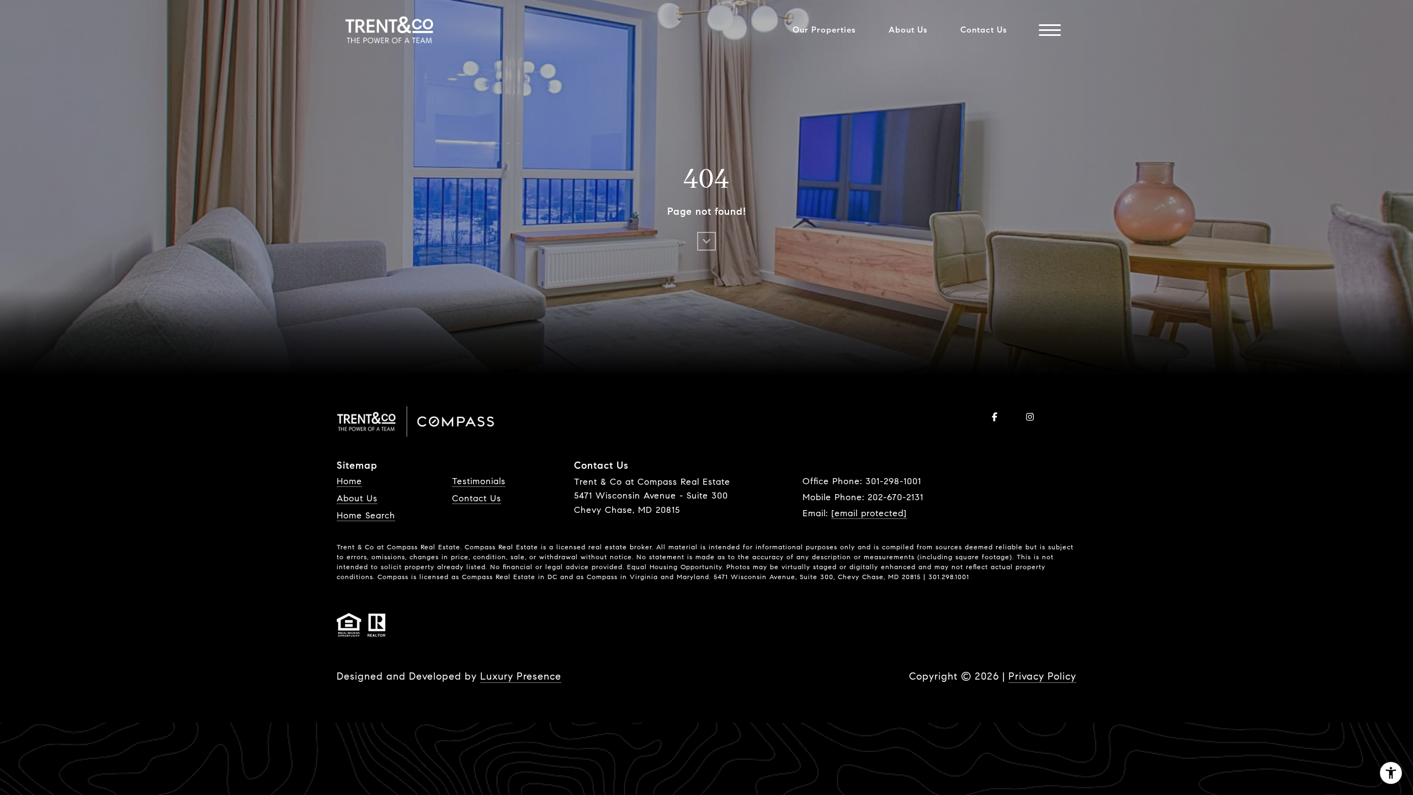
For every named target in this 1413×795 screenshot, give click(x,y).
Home (349, 481)
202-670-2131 (895, 497)
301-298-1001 (893, 481)
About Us (357, 498)
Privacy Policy (1042, 676)
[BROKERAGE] (1065, 417)
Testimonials (479, 481)
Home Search (366, 515)
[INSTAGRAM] (1030, 417)
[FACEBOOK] (995, 417)
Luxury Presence (520, 676)
